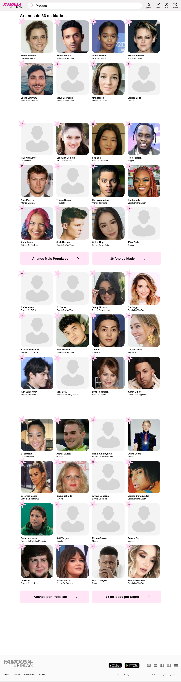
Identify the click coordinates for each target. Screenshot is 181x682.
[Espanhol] (155, 665)
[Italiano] (169, 665)
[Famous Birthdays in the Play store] (132, 665)
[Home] (46, 663)
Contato (16, 675)
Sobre (5, 675)
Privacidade (29, 675)
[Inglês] (149, 665)
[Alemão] (176, 665)
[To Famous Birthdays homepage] (12, 5)
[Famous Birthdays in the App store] (115, 665)
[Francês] (162, 665)
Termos (42, 675)
